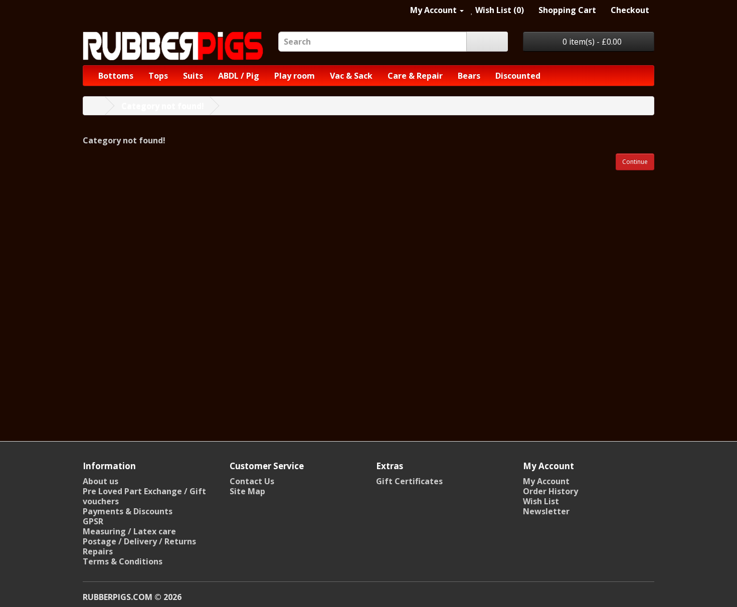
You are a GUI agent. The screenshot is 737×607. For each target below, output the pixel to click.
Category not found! (162, 105)
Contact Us (252, 481)
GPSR (93, 521)
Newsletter (546, 511)
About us (100, 481)
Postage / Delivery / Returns (139, 541)
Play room (294, 75)
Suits (193, 75)
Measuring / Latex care (129, 531)
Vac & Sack (351, 75)
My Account (546, 481)
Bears (469, 75)
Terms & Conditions (122, 561)
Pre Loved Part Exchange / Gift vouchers (144, 496)
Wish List (541, 501)
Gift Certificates (409, 481)
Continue (635, 161)
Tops (158, 75)
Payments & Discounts (127, 511)
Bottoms (115, 75)
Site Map (247, 491)
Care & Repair (415, 75)
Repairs (98, 551)
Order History (550, 491)
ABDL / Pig (238, 75)
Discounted (517, 75)
